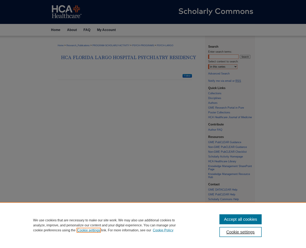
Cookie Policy (163, 230)
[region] (153, 225)
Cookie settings (88, 230)
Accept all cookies (240, 219)
